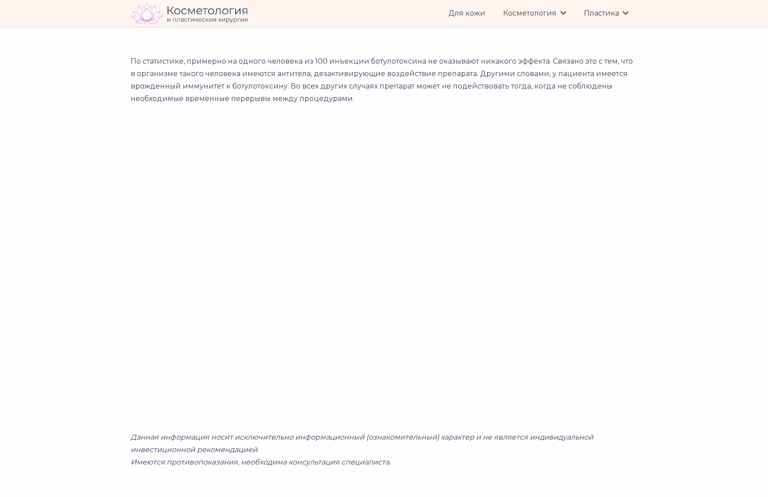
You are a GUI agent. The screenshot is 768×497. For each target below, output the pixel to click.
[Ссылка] (189, 13)
